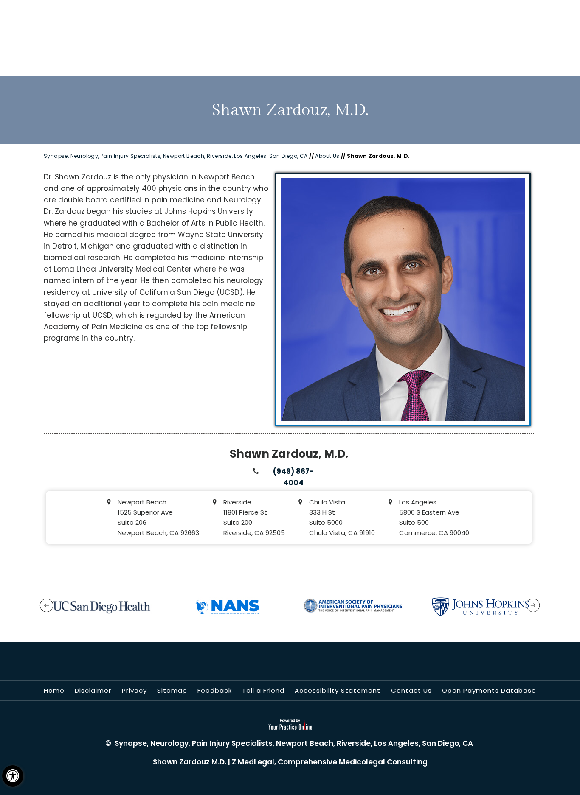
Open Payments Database (489, 690)
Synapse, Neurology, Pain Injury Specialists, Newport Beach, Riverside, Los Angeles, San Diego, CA (176, 156)
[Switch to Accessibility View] (12, 776)
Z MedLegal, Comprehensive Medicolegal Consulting (330, 762)
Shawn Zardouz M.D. (189, 762)
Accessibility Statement (337, 690)
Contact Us (411, 690)
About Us (327, 156)
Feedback (214, 690)
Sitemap (172, 690)
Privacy (134, 690)
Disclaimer (93, 690)
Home (54, 690)
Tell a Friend (263, 690)
